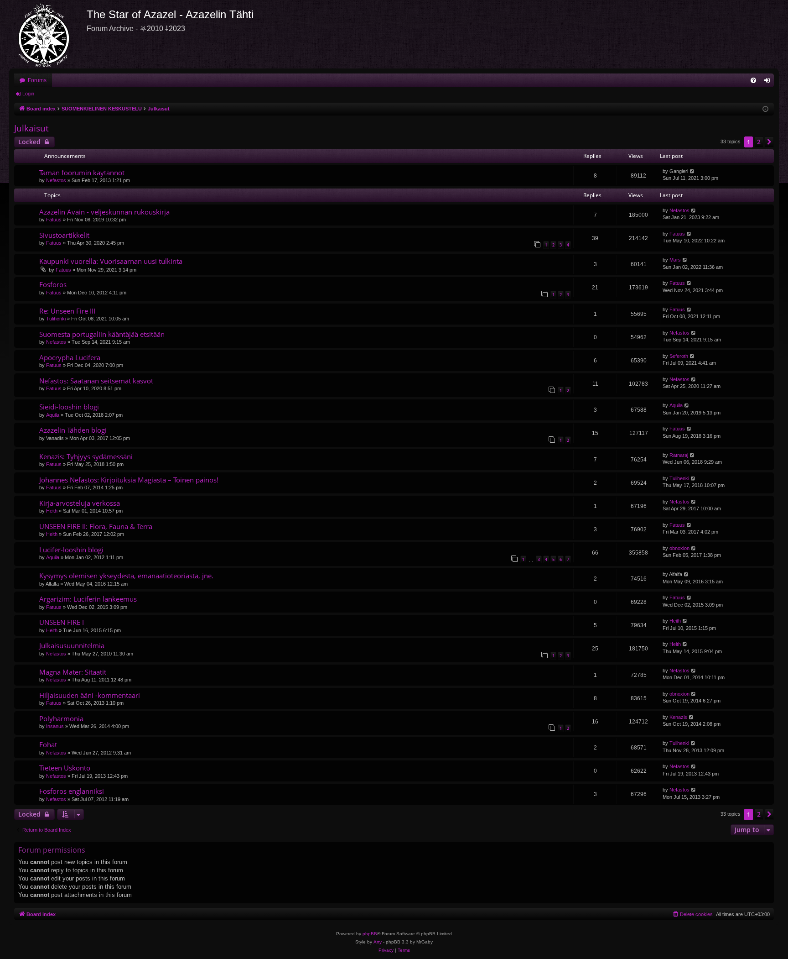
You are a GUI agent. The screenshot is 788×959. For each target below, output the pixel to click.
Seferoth (678, 356)
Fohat (48, 744)
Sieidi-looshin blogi (69, 406)
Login (28, 93)
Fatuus (54, 219)
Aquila (52, 415)
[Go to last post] (692, 171)
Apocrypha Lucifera (69, 357)
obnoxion (679, 548)
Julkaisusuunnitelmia (71, 645)
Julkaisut (31, 128)
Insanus (55, 726)
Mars (675, 259)
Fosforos (53, 284)
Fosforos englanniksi (71, 791)
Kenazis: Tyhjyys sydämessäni (86, 456)
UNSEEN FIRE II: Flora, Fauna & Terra (95, 526)
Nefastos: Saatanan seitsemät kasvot (96, 380)
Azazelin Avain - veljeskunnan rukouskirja (104, 211)
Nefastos (56, 180)
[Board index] (48, 34)
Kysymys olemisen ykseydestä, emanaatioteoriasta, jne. (126, 575)
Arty (377, 941)
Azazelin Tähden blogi (73, 430)
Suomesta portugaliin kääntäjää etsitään (102, 334)
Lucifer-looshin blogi (71, 549)
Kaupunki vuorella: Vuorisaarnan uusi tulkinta (110, 261)
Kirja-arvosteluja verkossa (79, 503)
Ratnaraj (678, 455)
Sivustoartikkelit (64, 235)
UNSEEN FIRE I (61, 622)
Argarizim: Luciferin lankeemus (88, 598)
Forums (37, 80)
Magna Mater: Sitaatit (72, 671)
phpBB (370, 933)
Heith (51, 511)
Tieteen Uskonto (64, 767)
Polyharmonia (61, 718)
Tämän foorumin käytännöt (81, 172)
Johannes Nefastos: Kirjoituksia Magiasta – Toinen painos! (128, 479)
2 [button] (759, 141)
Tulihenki (56, 318)
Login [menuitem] (769, 82)
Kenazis (678, 717)
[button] (769, 141)
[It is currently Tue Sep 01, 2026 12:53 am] (765, 109)
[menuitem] (753, 80)
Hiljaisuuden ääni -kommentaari (89, 695)
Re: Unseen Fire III (67, 310)
